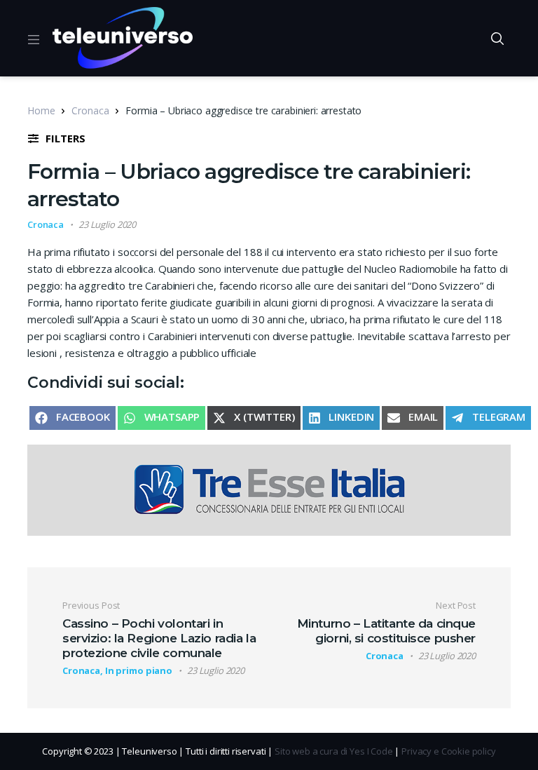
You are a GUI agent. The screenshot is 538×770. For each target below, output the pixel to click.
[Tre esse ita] (269, 489)
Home (41, 110)
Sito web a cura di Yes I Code (334, 751)
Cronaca (90, 110)
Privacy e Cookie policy (448, 751)
